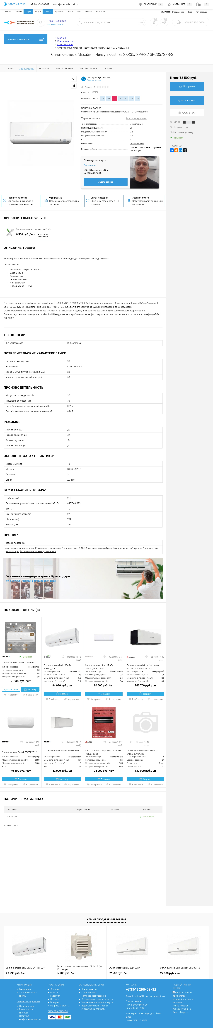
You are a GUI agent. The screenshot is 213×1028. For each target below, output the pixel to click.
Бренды (47, 12)
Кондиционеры (89, 989)
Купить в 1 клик (11, 689)
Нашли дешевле (181, 127)
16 (120, 98)
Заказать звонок (55, 24)
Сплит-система (137, 143)
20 (126, 98)
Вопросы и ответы (59, 1005)
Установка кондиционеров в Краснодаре (38, 576)
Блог (79, 12)
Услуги (38, 12)
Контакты (100, 12)
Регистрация (201, 12)
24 (132, 98)
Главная (7, 12)
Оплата (70, 12)
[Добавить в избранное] (74, 79)
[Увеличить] (40, 133)
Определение (178, 12)
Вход (190, 12)
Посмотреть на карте (136, 1020)
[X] (185, 150)
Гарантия (55, 996)
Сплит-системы (89, 992)
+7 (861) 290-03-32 (56, 21)
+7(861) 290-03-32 (141, 989)
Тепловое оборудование (94, 996)
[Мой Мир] (180, 150)
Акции (28, 12)
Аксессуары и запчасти (93, 1009)
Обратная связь (17, 4)
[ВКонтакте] (172, 150)
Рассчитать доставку (183, 132)
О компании (25, 989)
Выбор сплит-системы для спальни (38, 551)
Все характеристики (136, 118)
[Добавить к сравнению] (74, 86)
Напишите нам (26, 1006)
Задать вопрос (105, 182)
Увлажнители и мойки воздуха (97, 1002)
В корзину (43, 234)
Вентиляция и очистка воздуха (97, 999)
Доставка (59, 12)
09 (109, 98)
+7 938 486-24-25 (93, 173)
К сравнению (32, 694)
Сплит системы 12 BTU (73, 548)
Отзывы (18, 12)
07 (103, 98)
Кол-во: (177, 121)
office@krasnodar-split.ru (96, 170)
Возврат (54, 1002)
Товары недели (94, 80)
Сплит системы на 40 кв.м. (98, 548)
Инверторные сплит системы (19, 548)
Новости (88, 12)
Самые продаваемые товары (106, 919)
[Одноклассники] (176, 150)
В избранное (12, 694)
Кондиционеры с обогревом (127, 548)
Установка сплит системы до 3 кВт (33, 229)
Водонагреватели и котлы (95, 1005)
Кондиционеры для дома (48, 548)
